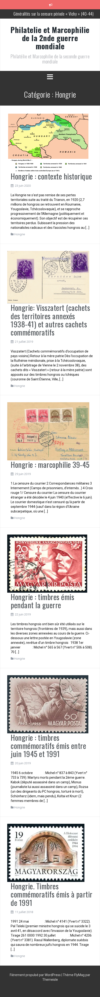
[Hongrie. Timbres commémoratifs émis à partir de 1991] (45, 852)
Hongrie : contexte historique (51, 176)
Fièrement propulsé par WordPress (35, 975)
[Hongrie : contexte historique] (48, 142)
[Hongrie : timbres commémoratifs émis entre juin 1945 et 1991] (47, 704)
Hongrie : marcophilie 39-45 (50, 464)
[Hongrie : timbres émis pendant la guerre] (47, 563)
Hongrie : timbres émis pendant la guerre (42, 600)
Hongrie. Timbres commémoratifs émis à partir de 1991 (52, 894)
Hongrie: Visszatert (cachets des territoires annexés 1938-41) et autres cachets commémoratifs (50, 320)
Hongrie (19, 234)
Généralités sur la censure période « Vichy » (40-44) (53, 14)
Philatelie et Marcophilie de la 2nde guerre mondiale (50, 37)
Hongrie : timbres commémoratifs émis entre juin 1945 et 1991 (48, 745)
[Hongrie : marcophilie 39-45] (48, 431)
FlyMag (79, 975)
